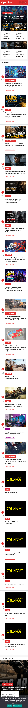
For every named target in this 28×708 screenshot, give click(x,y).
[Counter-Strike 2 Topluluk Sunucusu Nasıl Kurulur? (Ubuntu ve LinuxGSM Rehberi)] (15, 305)
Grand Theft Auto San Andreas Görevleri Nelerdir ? (15, 645)
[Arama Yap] (20, 2)
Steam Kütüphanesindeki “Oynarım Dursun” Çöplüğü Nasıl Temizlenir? (15, 461)
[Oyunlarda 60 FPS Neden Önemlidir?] (15, 508)
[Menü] (25, 2)
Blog (7, 489)
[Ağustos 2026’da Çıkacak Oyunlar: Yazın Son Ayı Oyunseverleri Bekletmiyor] (15, 275)
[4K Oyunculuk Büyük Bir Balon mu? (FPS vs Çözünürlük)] (15, 420)
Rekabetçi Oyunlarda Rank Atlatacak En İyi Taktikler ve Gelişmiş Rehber (13, 19)
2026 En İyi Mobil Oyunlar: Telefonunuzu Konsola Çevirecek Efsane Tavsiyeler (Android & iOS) (15, 348)
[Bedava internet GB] (15, 479)
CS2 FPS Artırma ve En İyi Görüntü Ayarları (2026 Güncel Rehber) (15, 145)
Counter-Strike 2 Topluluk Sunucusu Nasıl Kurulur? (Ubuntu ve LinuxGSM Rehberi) (15, 318)
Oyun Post (7, 2)
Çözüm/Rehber (8, 13)
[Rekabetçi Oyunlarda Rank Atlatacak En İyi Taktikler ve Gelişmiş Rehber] (15, 72)
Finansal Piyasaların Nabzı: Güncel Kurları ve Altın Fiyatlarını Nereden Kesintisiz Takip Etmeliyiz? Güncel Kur (15, 115)
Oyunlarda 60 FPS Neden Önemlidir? (13, 522)
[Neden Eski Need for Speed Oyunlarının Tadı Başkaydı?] (15, 393)
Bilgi (7, 429)
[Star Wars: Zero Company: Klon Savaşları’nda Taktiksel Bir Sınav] (7, 45)
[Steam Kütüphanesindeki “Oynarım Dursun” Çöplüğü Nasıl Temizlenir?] (15, 448)
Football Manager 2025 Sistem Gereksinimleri (15, 554)
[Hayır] (26, 702)
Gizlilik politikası (17, 705)
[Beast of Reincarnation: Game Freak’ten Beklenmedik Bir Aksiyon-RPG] (15, 217)
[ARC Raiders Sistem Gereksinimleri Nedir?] (15, 365)
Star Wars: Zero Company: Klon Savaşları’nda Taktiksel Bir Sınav (15, 172)
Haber (8, 109)
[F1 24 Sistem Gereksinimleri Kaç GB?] (15, 600)
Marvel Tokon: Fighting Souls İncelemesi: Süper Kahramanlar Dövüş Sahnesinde (15, 259)
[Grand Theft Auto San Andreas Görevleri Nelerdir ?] (15, 631)
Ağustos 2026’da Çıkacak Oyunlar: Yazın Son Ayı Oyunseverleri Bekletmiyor (13, 288)
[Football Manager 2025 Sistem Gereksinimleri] (15, 540)
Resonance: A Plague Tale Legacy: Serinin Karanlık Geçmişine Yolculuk (13, 200)
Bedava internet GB (11, 492)
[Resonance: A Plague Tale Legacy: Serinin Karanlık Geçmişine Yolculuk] (20, 45)
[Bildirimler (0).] (22, 2)
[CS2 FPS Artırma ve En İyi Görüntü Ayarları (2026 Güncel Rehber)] (20, 27)
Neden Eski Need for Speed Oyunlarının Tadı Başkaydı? (13, 405)
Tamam (9, 705)
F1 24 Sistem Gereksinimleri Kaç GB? (15, 614)
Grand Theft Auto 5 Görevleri (14, 584)
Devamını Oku (10, 90)
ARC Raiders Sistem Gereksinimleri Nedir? (12, 377)
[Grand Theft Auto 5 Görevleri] (15, 571)
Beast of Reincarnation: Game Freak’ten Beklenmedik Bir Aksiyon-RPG (14, 230)
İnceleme (8, 254)
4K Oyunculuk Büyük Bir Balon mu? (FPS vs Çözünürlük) (14, 433)
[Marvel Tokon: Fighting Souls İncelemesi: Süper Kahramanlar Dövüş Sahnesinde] (15, 246)
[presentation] (1, 679)
